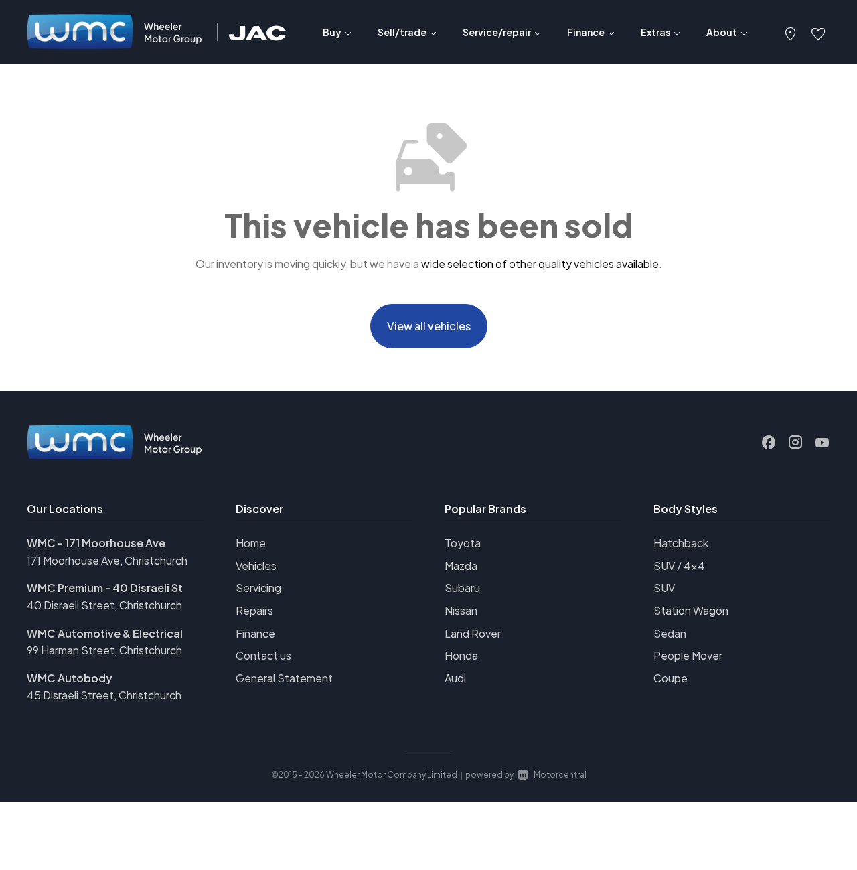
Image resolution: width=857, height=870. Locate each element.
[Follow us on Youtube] (822, 443)
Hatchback (680, 543)
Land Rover (473, 633)
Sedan (669, 633)
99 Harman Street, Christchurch (104, 650)
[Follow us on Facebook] (769, 443)
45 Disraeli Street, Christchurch (104, 695)
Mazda (461, 566)
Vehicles (256, 566)
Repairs (254, 610)
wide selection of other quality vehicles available (540, 264)
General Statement (284, 678)
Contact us (263, 655)
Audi (455, 678)
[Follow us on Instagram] (795, 443)
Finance (255, 633)
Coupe (670, 678)
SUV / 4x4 (679, 566)
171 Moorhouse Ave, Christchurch (107, 560)
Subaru (462, 588)
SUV (664, 588)
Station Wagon (690, 610)
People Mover (687, 655)
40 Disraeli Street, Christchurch (104, 605)
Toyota (463, 543)
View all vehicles (429, 326)
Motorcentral (560, 775)
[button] (790, 32)
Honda (461, 655)
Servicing (258, 588)
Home (251, 543)
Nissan (461, 610)
